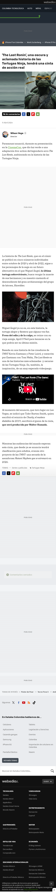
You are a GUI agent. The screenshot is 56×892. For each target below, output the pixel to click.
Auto (29, 8)
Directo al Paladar (10, 828)
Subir (46, 781)
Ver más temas (10, 760)
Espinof (32, 815)
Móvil (38, 8)
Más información (31, 889)
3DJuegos (33, 795)
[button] (18, 133)
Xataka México (9, 866)
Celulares (7, 724)
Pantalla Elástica (10, 752)
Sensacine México (36, 869)
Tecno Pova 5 (43, 692)
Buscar (52, 770)
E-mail (38, 114)
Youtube (24, 702)
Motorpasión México (37, 877)
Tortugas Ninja (38, 467)
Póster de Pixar (27, 692)
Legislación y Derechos (39, 729)
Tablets (32, 724)
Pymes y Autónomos (37, 849)
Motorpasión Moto (36, 832)
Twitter (28, 114)
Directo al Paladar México (13, 877)
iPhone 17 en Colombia (14, 42)
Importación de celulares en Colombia (41, 745)
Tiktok (34, 702)
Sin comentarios (13, 114)
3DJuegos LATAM (35, 866)
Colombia (33, 739)
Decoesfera (7, 849)
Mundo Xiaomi (8, 809)
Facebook (24, 114)
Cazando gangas (10, 734)
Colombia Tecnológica (13, 8)
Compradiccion (9, 853)
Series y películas (19, 467)
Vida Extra (33, 798)
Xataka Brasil (8, 869)
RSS (29, 702)
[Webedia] (50, 2)
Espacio (48, 8)
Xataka (6, 795)
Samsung (7, 739)
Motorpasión (34, 828)
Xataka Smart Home (11, 806)
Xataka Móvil (8, 798)
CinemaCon (14, 147)
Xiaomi (32, 752)
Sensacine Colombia (37, 873)
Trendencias (8, 845)
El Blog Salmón (35, 845)
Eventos (32, 734)
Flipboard (33, 114)
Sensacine (33, 812)
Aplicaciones (8, 729)
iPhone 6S (7, 744)
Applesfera (7, 802)
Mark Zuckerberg (34, 42)
